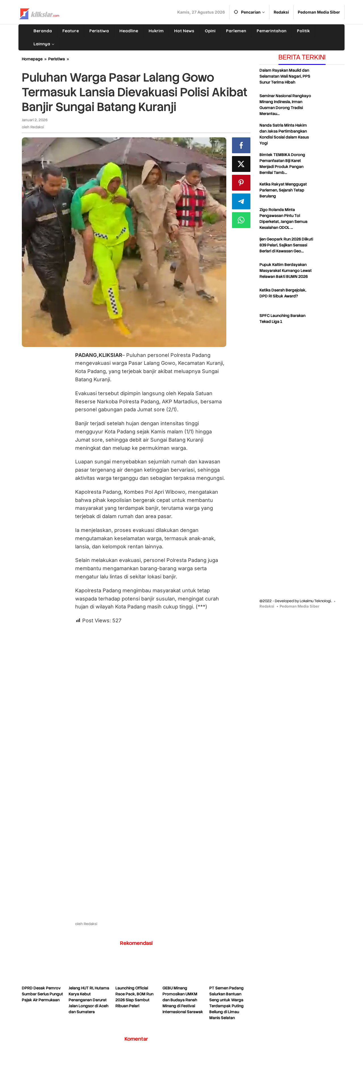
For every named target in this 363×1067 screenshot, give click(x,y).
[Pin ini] (241, 183)
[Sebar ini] (241, 145)
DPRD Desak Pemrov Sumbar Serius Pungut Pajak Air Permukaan (42, 993)
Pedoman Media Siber (299, 606)
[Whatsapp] (241, 220)
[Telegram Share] (241, 201)
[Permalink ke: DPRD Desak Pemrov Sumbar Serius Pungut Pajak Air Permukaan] (42, 969)
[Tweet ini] (241, 164)
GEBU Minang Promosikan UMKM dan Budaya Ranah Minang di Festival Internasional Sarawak (182, 999)
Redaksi (266, 606)
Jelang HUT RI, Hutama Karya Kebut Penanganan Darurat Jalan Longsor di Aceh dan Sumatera (89, 999)
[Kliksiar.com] (39, 13)
